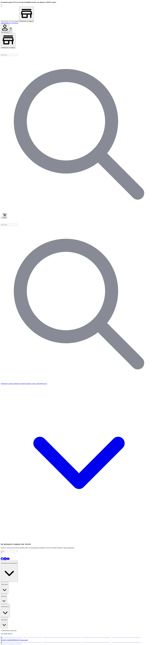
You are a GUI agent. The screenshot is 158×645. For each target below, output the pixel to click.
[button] (79, 221)
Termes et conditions (7, 640)
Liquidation (15, 383)
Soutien (3, 23)
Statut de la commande (11, 23)
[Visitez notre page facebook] (2, 559)
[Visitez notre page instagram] (5, 559)
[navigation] (79, 23)
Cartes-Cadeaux (36, 383)
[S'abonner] (1, 553)
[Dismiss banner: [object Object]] (1, 6)
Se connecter (5, 32)
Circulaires (22, 383)
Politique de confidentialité (20, 640)
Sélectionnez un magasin (8, 47)
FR (11, 30)
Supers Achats (8, 383)
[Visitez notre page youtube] (8, 559)
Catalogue (28, 383)
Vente (2, 383)
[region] (79, 14)
